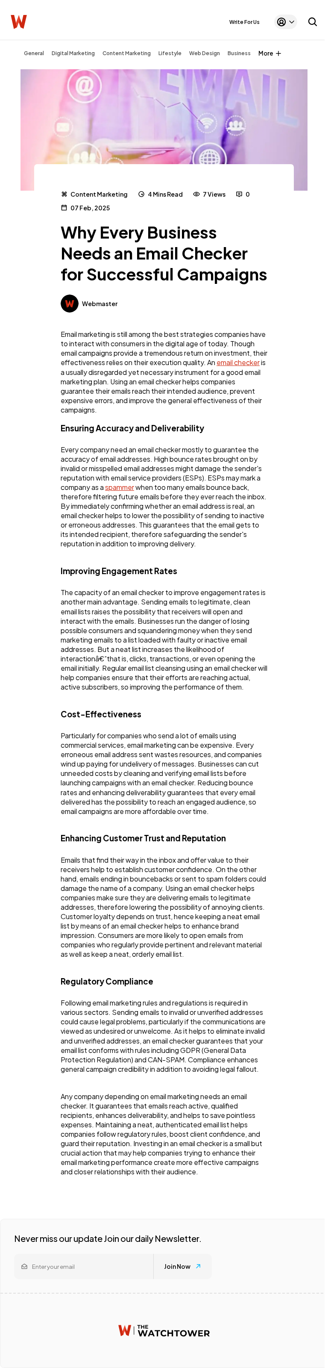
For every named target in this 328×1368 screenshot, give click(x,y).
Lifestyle (170, 53)
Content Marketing (126, 53)
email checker (238, 362)
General (34, 53)
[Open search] (313, 22)
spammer (119, 487)
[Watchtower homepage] (164, 1330)
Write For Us (244, 22)
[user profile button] (285, 22)
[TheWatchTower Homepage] (18, 22)
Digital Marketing (73, 53)
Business (239, 53)
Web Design (204, 53)
